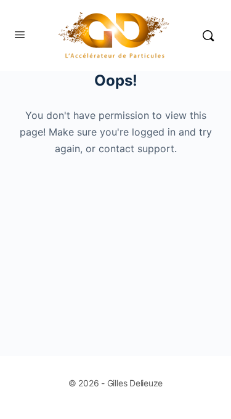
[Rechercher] (208, 35)
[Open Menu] (19, 34)
